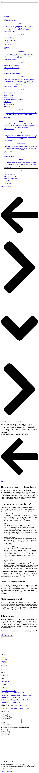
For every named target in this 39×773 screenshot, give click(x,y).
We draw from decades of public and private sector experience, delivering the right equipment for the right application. (21, 164)
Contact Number (6, 716)
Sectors (21, 159)
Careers (21, 121)
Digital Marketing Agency (16, 708)
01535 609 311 (5, 688)
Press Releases (21, 143)
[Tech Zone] (11, 48)
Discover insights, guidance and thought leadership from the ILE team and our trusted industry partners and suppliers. (21, 136)
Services (21, 23)
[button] (19, 12)
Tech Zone (21, 51)
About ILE (21, 110)
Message (3, 722)
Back (3, 481)
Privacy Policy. (24, 705)
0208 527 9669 (5, 675)
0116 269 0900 (5, 681)
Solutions (21, 76)
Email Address (5, 718)
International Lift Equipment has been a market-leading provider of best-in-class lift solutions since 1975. (21, 113)
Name (3, 714)
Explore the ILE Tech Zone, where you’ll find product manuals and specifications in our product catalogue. (19, 55)
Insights (21, 132)
